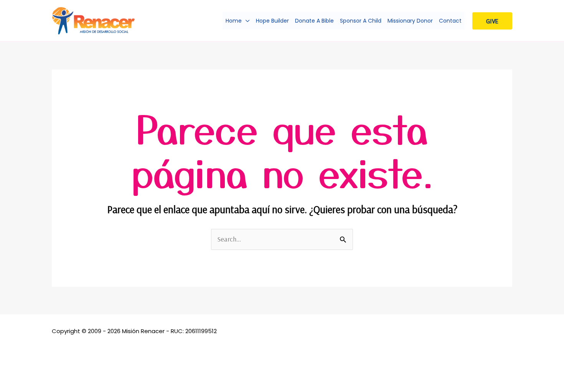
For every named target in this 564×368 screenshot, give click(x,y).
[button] (246, 21)
